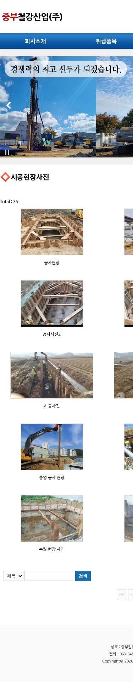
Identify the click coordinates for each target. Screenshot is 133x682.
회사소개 (35, 41)
